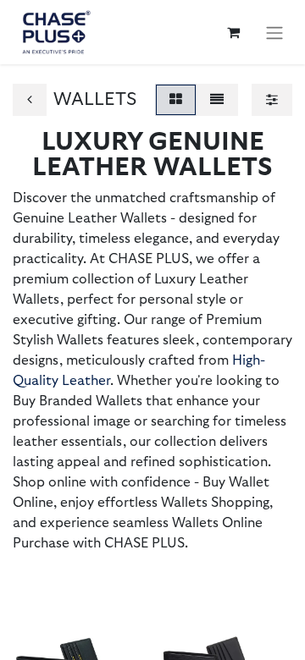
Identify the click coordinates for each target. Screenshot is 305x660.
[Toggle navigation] (274, 32)
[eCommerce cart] (233, 32)
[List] (217, 100)
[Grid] (176, 100)
